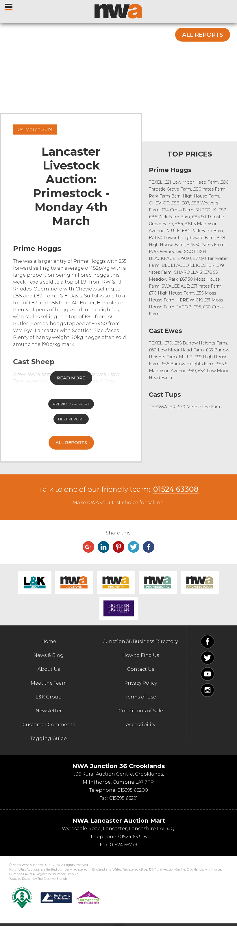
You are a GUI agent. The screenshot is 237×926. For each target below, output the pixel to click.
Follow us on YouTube (207, 674)
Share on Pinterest (118, 547)
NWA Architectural (200, 582)
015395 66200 (132, 790)
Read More (71, 378)
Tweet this (133, 547)
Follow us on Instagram (207, 690)
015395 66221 (123, 798)
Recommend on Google (88, 547)
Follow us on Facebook (207, 641)
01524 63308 (176, 489)
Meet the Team (49, 683)
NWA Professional (158, 582)
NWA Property (116, 582)
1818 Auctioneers (118, 608)
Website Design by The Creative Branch (38, 879)
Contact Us (140, 669)
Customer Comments (49, 724)
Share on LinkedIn (103, 547)
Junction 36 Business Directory (140, 641)
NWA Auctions (74, 582)
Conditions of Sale (140, 710)
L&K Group (34, 582)
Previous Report (71, 404)
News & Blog (49, 655)
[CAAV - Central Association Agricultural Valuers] (22, 898)
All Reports (202, 34)
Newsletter (49, 710)
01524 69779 (123, 844)
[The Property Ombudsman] (71, 897)
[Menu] (9, 6)
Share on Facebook (148, 547)
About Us (49, 669)
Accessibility (140, 724)
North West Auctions (118, 11)
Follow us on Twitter (207, 657)
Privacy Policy (140, 683)
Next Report (71, 419)
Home (48, 641)
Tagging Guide (48, 738)
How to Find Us (140, 655)
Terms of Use (140, 697)
